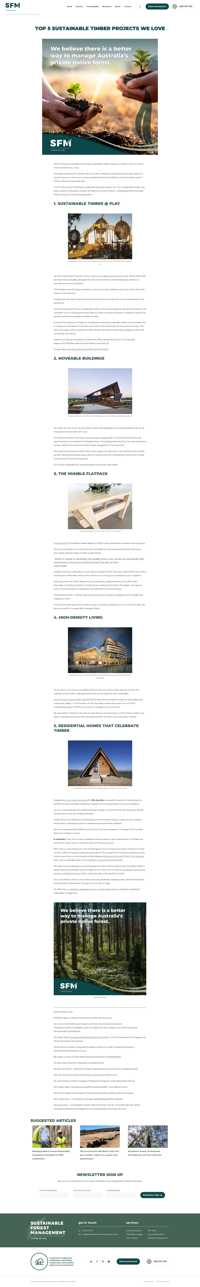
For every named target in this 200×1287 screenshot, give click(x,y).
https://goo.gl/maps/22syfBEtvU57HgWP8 (86, 349)
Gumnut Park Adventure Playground (107, 276)
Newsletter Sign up (152, 1195)
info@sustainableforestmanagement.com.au (100, 1234)
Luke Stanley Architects (77, 800)
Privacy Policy (149, 1281)
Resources (106, 6)
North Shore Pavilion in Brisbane (95, 438)
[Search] (140, 6)
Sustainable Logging (134, 1234)
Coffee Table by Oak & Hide (109, 531)
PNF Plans (152, 1231)
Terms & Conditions (163, 1281)
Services (79, 6)
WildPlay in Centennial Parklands (103, 860)
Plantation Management (158, 1238)
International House (113, 856)
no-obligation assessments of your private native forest (92, 889)
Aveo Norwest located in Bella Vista (70, 700)
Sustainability (93, 6)
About (117, 6)
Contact (127, 6)
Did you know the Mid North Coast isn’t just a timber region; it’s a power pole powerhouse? (99, 1155)
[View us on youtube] (108, 1261)
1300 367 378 (185, 6)
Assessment (157, 6)
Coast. (74, 1281)
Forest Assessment (134, 1231)
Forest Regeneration (156, 1234)
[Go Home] (12, 6)
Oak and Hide (60, 543)
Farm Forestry (132, 1238)
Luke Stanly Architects (116, 788)
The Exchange (137, 856)
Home (69, 6)
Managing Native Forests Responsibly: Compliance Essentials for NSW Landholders (51, 1155)
